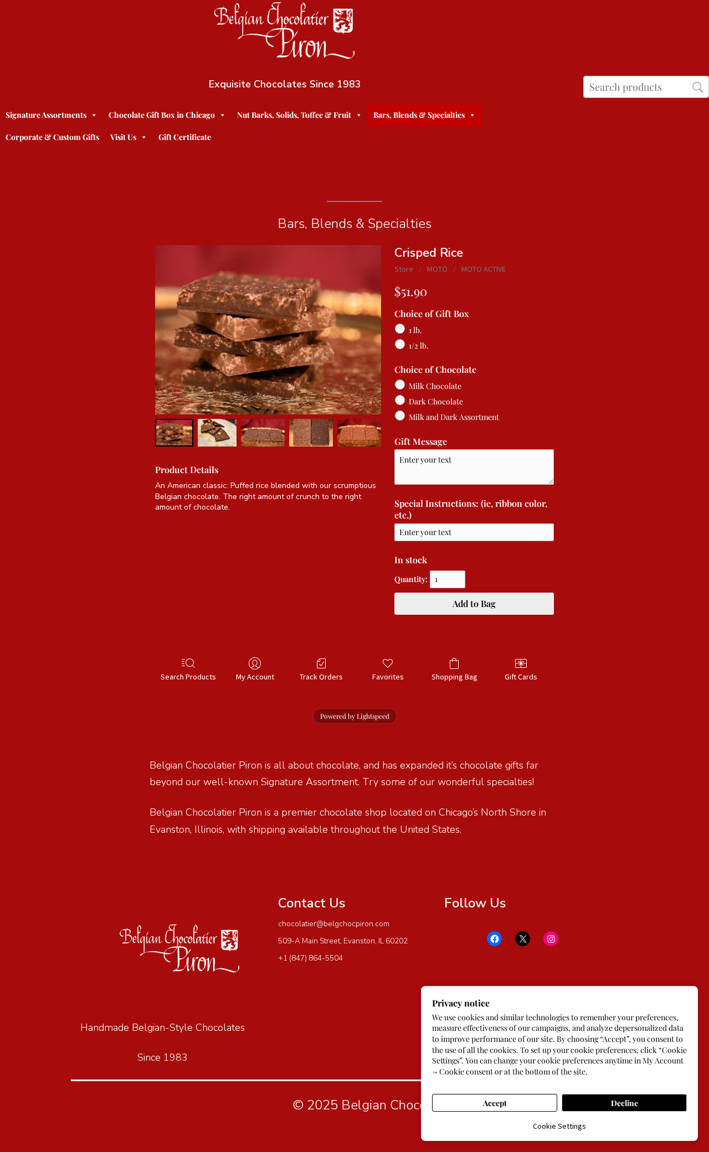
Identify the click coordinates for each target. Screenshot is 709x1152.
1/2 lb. (419, 345)
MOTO (437, 269)
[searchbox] (646, 87)
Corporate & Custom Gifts (52, 137)
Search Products (188, 677)
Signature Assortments (46, 115)
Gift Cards (521, 677)
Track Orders (321, 677)
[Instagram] (550, 938)
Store (403, 269)
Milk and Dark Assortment (454, 417)
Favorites (388, 677)
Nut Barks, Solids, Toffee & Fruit (294, 115)
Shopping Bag (454, 677)
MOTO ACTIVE (483, 269)
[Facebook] (494, 938)
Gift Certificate (184, 137)
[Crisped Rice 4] (359, 433)
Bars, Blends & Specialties (419, 115)
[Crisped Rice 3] (311, 433)
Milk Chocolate (435, 386)
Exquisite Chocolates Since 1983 (285, 84)
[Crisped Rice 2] (263, 433)
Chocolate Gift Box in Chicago (162, 115)
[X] (522, 938)
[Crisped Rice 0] (174, 433)
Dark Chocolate (436, 401)
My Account (255, 677)
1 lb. (415, 329)
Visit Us (123, 137)
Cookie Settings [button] (559, 1126)
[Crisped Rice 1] (217, 433)
